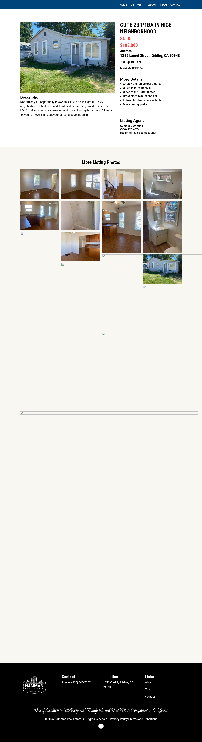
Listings (136, 5)
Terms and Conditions (143, 719)
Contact (176, 5)
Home (123, 5)
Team (163, 5)
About (152, 5)
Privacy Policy (119, 719)
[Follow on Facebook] (101, 726)
